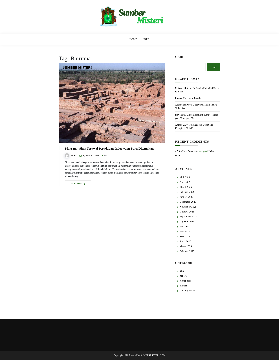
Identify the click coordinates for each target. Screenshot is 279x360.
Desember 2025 (188, 202)
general (183, 276)
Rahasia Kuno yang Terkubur (188, 98)
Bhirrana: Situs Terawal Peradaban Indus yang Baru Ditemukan (109, 148)
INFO (146, 39)
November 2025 (188, 207)
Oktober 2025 (187, 211)
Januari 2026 (186, 197)
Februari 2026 (187, 192)
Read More (77, 183)
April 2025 (185, 241)
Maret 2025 (186, 246)
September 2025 (188, 216)
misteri (183, 285)
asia (182, 271)
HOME (133, 39)
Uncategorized (187, 290)
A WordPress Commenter (186, 151)
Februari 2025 (187, 251)
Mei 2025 (185, 236)
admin (74, 155)
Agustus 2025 (187, 221)
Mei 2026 (185, 177)
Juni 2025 (185, 231)
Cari (179, 57)
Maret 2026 (186, 187)
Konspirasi (185, 280)
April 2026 (185, 182)
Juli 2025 (184, 226)
